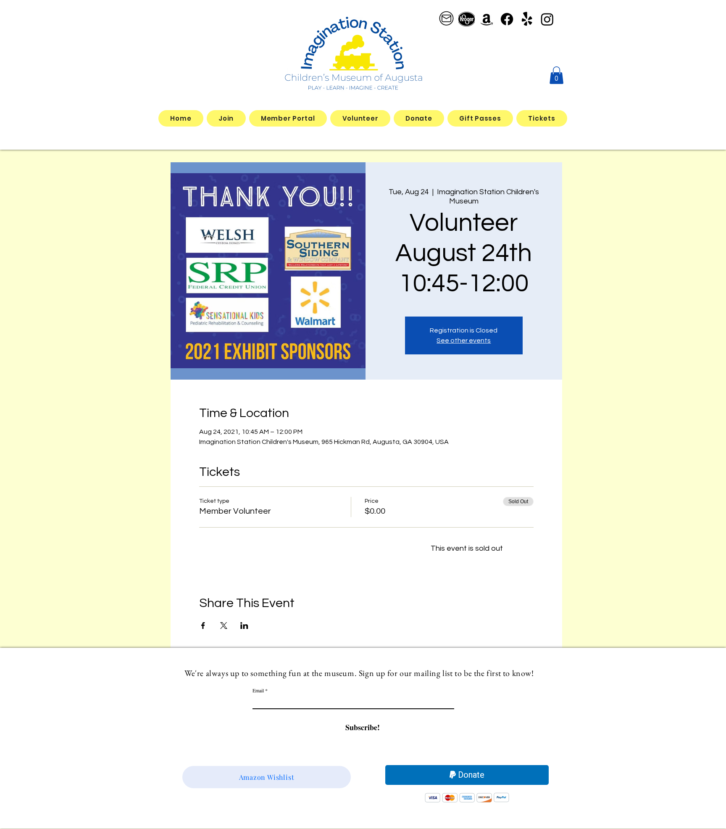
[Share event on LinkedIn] (244, 625)
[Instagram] (547, 19)
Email (258, 690)
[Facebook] (507, 19)
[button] (556, 75)
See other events (464, 340)
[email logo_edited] (446, 19)
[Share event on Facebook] (203, 625)
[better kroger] (466, 19)
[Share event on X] (224, 625)
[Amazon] (487, 19)
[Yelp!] (527, 19)
